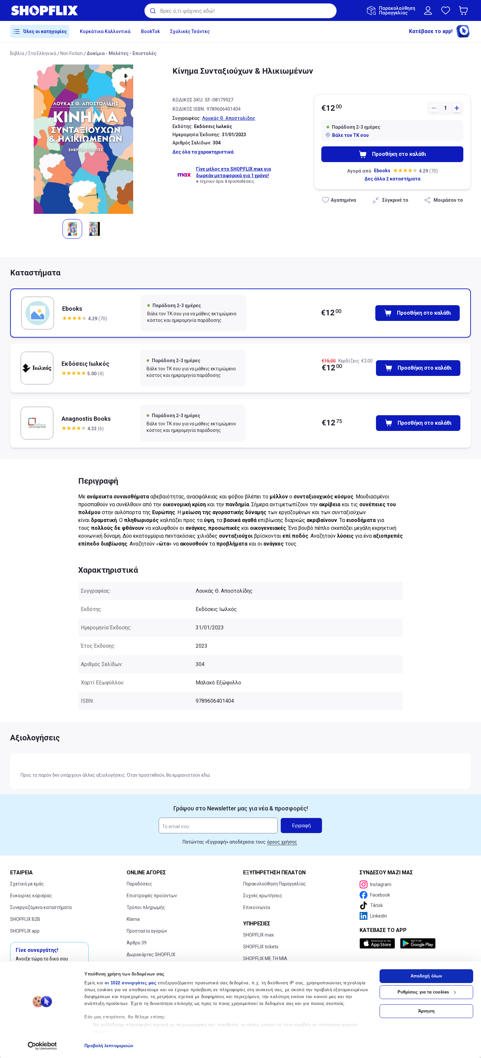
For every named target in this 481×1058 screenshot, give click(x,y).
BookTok (150, 31)
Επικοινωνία (256, 907)
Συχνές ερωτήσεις (262, 895)
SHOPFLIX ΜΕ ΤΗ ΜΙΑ (265, 958)
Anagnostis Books (86, 418)
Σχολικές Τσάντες (190, 31)
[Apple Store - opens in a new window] (379, 943)
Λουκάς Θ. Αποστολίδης (228, 118)
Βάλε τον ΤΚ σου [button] (350, 135)
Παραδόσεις (139, 883)
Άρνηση (426, 1011)
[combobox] (240, 10)
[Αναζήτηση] (152, 11)
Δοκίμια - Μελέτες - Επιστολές (121, 53)
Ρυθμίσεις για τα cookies (423, 992)
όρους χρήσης (282, 842)
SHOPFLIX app (25, 931)
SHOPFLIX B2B (25, 919)
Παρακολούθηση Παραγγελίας (274, 883)
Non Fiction (71, 53)
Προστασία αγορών (147, 931)
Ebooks (382, 170)
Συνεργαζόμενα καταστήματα (41, 907)
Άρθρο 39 (137, 942)
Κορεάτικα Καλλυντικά (105, 31)
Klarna (133, 919)
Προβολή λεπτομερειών (108, 1045)
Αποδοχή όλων (426, 976)
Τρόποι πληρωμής (146, 907)
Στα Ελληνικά (42, 53)
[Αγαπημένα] (446, 10)
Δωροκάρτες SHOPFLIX (151, 954)
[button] (464, 10)
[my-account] (428, 10)
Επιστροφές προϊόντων (152, 895)
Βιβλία (17, 53)
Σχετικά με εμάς (27, 883)
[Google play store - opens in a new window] (418, 943)
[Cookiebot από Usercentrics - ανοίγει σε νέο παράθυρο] (42, 1046)
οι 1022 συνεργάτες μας (130, 982)
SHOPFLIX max (258, 934)
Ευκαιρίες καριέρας (31, 895)
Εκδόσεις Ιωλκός (85, 363)
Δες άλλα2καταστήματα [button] (392, 178)
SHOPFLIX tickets (260, 946)
